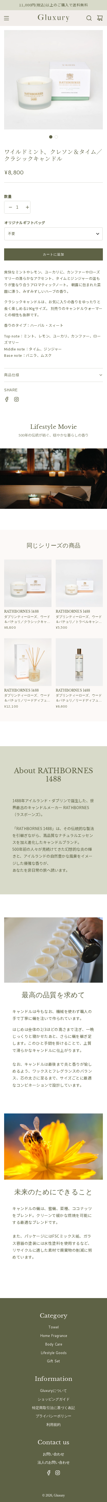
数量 (8, 196)
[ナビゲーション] (4, 18)
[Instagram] (56, 1474)
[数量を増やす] (25, 207)
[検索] (87, 18)
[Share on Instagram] (14, 400)
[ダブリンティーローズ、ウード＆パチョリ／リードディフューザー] (28, 662)
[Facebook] (47, 1474)
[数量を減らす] (8, 207)
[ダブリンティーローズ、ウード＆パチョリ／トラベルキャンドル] (79, 583)
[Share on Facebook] (5, 400)
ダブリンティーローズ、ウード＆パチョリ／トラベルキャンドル (79, 619)
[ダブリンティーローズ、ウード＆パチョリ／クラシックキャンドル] (28, 583)
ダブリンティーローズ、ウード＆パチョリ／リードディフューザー (27, 698)
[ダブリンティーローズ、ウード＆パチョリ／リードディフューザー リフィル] (79, 662)
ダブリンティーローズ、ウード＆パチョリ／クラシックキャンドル (27, 619)
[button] (50, 137)
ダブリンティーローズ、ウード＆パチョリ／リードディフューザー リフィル (79, 698)
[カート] (98, 18)
